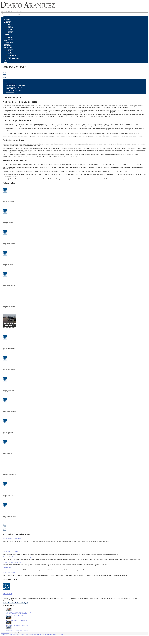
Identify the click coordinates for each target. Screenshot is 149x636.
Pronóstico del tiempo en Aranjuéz (15, 603)
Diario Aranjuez (5, 633)
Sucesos (10, 57)
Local (6, 35)
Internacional (8, 42)
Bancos (10, 24)
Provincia (10, 39)
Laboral (10, 32)
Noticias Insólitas (13, 58)
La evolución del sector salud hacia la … (17, 630)
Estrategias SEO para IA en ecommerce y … (18, 625)
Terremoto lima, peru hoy (13, 90)
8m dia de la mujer (8, 567)
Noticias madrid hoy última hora (12, 562)
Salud (9, 50)
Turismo (10, 53)
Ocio (5, 62)
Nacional (7, 40)
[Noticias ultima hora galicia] (74, 546)
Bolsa (9, 26)
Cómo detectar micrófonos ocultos (16, 615)
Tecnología (7, 45)
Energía (10, 29)
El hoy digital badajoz (9, 572)
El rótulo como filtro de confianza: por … (17, 620)
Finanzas (10, 31)
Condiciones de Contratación (37, 634)
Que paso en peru (11, 84)
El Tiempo (7, 19)
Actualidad (7, 21)
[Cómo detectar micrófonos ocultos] (16, 613)
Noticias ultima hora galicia (10, 551)
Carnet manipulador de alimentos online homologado (18, 557)
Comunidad (11, 37)
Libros (6, 60)
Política (6, 34)
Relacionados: (10, 92)
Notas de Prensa (12, 55)
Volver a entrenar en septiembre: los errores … (19, 612)
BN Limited (7, 594)
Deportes (6, 44)
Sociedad (10, 49)
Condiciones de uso (6, 634)
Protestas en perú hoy (12, 88)
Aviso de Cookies (52, 634)
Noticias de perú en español (14, 87)
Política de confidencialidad (20, 634)
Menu (2, 16)
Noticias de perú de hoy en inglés (15, 85)
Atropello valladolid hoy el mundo (12, 538)
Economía (7, 22)
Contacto (60, 634)
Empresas (10, 27)
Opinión (10, 52)
